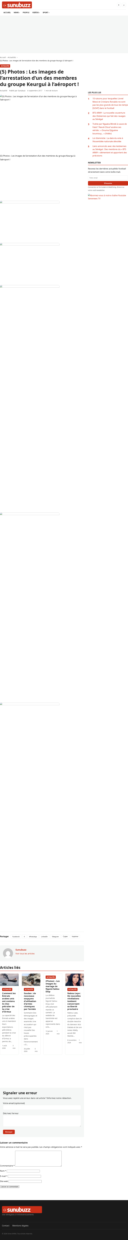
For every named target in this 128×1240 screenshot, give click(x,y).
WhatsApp (33, 936)
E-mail (3, 1176)
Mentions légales (20, 1225)
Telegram (55, 936)
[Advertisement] (64, 34)
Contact (5, 1225)
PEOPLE (26, 12)
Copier (65, 936)
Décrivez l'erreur (11, 1113)
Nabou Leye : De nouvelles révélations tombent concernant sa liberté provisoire (74, 1001)
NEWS (16, 12)
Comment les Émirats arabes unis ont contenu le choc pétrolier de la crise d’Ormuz (9, 1002)
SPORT (45, 12)
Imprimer (75, 936)
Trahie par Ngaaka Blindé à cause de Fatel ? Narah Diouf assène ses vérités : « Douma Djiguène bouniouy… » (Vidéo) (109, 129)
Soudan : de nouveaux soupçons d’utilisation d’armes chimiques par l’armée (30, 1001)
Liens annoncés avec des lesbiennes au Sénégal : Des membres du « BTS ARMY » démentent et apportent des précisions (109, 151)
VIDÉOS (35, 12)
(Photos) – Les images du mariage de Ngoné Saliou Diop (53, 986)
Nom (3, 1170)
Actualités (5, 66)
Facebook (16, 936)
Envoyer (8, 1132)
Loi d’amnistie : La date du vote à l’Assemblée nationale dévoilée (107, 140)
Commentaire (7, 1165)
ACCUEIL (7, 12)
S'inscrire (108, 183)
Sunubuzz (21, 90)
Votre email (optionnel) (14, 1103)
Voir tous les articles (25, 953)
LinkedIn (44, 936)
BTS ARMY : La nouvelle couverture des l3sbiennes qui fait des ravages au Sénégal (109, 116)
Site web (4, 1181)
